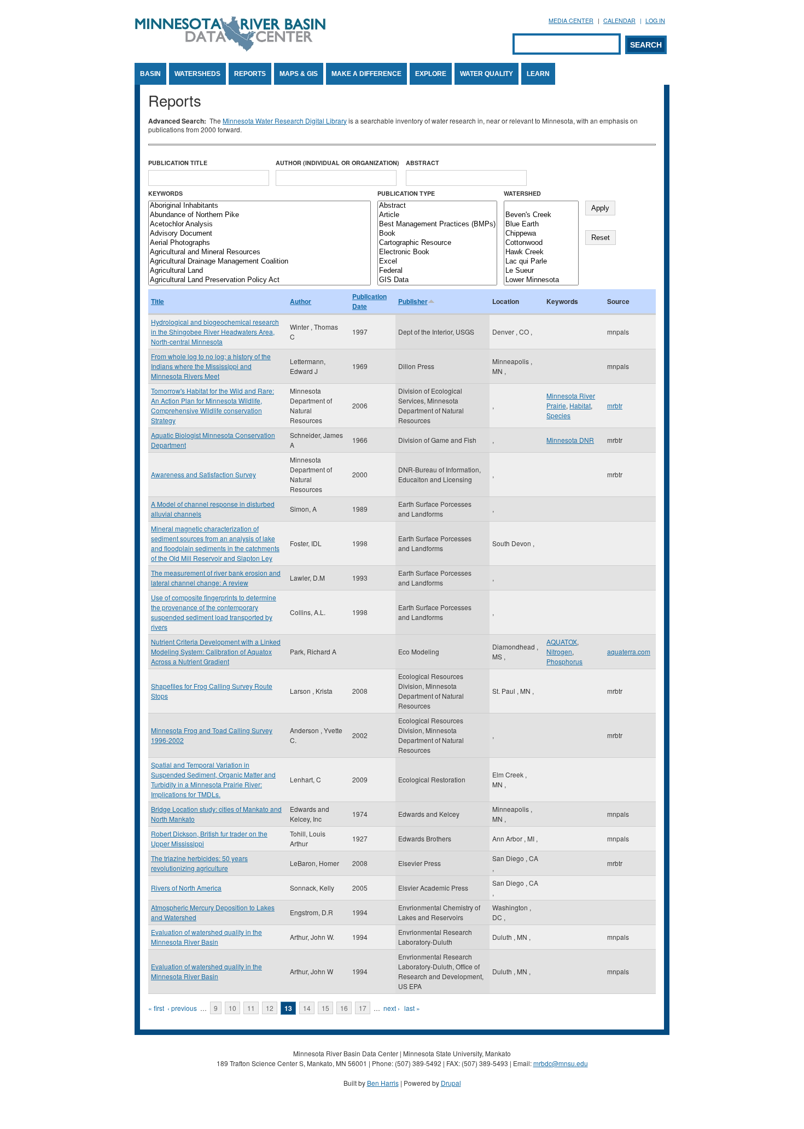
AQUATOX (561, 641)
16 (344, 1008)
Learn (538, 74)
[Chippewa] (541, 233)
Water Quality (486, 74)
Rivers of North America (186, 887)
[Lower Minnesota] (541, 280)
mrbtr (614, 405)
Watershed (522, 193)
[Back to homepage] (230, 48)
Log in (655, 20)
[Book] (437, 233)
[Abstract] (437, 205)
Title (157, 301)
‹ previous (182, 1008)
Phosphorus (564, 661)
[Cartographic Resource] (437, 243)
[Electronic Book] (437, 252)
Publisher (413, 301)
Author (300, 301)
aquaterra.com (628, 651)
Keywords (165, 193)
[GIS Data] (437, 280)
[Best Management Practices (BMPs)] (437, 224)
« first (156, 1008)
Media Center (571, 20)
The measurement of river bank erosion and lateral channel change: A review (216, 577)
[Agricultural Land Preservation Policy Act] (259, 280)
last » (412, 1008)
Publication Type (406, 193)
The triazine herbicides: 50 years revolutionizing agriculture (199, 863)
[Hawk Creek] (541, 252)
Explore (430, 74)
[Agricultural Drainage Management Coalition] (259, 261)
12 (269, 1008)
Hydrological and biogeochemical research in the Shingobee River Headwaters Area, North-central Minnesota (215, 331)
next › (391, 1008)
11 (251, 1008)
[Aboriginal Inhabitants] (259, 205)
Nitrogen (559, 651)
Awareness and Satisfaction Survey (203, 474)
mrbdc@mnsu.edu (560, 1063)
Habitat (580, 405)
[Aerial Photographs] (259, 243)
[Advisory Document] (259, 233)
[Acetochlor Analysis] (259, 224)
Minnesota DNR (570, 439)
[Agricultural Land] (259, 271)
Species (558, 415)
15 (325, 1008)
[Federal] (437, 271)
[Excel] (437, 261)
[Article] (437, 215)
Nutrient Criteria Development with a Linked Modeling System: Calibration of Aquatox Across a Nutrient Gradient (216, 651)
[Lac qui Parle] (541, 261)
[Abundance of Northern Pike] (259, 215)
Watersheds (197, 74)
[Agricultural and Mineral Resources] (259, 252)
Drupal (451, 1082)
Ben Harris (383, 1082)
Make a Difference (366, 74)
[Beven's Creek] (541, 215)
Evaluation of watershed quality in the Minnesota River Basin (206, 936)
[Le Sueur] (541, 271)
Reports (250, 74)
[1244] (541, 205)
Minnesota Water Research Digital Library (285, 120)
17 (362, 1008)
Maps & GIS (298, 74)
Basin (150, 74)
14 (307, 1008)
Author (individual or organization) (337, 163)
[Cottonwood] (541, 243)
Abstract (422, 163)
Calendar (619, 20)
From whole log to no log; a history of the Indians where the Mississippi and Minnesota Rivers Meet (211, 366)
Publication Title (177, 163)
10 (232, 1008)
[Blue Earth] (541, 224)
